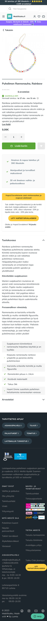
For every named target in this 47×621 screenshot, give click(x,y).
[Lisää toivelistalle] (41, 146)
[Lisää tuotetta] (21, 136)
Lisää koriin (21, 145)
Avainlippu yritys (34, 545)
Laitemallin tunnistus (16, 441)
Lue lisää (6, 124)
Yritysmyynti (8, 511)
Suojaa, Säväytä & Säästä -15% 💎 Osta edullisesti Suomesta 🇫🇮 (23, 23)
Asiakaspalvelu (12, 425)
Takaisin (9, 30)
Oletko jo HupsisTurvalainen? (20, 225)
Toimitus (31, 433)
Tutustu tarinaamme (35, 535)
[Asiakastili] (34, 16)
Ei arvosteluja (23, 92)
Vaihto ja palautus (10, 491)
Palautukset (11, 433)
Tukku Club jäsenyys (35, 560)
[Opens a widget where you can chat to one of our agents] (37, 616)
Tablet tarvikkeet (10, 536)
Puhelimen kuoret (10, 523)
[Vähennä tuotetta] (5, 136)
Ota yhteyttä (8, 496)
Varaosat (6, 546)
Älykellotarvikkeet (10, 541)
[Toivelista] (38, 16)
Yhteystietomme (33, 550)
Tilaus (33, 425)
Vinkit (4, 506)
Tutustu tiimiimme (34, 540)
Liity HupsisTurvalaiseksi (23, 218)
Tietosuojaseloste (34, 498)
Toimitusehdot (8, 501)
